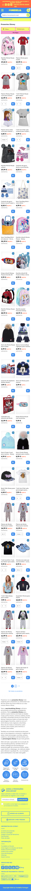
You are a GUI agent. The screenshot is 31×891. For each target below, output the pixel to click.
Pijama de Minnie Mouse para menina (22, 525)
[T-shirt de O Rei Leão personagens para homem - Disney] (23, 476)
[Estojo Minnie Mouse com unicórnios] (23, 404)
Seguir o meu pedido (16, 819)
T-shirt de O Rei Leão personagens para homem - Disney (22, 489)
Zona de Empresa (6, 853)
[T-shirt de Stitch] (8, 548)
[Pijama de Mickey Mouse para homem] (8, 655)
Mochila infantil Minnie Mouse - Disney (23, 238)
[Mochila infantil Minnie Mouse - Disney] (23, 225)
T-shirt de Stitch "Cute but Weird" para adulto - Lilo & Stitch (8, 560)
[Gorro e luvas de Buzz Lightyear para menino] (23, 332)
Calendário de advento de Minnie (6, 417)
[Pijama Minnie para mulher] (23, 45)
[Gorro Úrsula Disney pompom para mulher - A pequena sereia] (23, 440)
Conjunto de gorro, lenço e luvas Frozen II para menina (8, 202)
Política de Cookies (7, 851)
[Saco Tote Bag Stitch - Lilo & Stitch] (23, 189)
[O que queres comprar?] (2, 10)
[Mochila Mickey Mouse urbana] (8, 297)
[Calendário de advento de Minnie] (8, 404)
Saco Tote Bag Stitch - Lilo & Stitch (22, 202)
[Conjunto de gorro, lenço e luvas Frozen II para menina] (8, 189)
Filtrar (7, 29)
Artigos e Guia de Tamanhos (10, 834)
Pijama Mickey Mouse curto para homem (7, 94)
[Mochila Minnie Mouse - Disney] (8, 45)
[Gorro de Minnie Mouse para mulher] (8, 332)
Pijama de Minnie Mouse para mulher (7, 525)
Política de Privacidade (8, 849)
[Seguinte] (19, 686)
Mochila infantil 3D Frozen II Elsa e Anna (22, 274)
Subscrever (22, 799)
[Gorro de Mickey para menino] (23, 368)
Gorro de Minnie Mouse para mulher (8, 345)
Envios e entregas (6, 832)
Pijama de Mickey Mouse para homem (7, 668)
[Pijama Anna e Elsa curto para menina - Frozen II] (8, 117)
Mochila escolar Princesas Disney (21, 309)
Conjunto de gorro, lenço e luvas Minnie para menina (22, 166)
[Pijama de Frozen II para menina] (23, 655)
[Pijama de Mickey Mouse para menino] (8, 619)
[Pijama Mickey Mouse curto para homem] (8, 81)
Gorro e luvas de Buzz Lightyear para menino (23, 345)
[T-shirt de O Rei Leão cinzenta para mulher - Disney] (23, 117)
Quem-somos (5, 857)
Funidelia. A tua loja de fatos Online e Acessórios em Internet (15, 10)
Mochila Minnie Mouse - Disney (7, 58)
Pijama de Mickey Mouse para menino (7, 632)
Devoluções (5, 836)
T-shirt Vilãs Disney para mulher (7, 596)
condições (23, 804)
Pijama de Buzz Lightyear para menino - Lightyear (23, 632)
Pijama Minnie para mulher (22, 58)
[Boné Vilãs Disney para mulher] (8, 476)
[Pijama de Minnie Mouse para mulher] (8, 512)
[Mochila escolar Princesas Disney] (23, 297)
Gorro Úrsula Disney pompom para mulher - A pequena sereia (23, 453)
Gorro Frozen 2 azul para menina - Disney (7, 453)
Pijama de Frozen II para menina (22, 668)
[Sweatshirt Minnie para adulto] (23, 583)
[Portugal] (2, 867)
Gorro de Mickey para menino (22, 381)
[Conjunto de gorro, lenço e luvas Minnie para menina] (23, 153)
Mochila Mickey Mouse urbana (8, 309)
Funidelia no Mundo (7, 846)
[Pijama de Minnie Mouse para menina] (23, 512)
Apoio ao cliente (17, 813)
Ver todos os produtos (15, 691)
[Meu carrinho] (28, 10)
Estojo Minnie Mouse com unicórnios (22, 417)
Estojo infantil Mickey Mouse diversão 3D (7, 274)
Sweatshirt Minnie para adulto (23, 596)
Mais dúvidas (5, 838)
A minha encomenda (7, 831)
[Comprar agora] (13, 68)
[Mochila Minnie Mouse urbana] (8, 153)
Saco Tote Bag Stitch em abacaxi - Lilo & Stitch (7, 238)
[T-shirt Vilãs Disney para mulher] (8, 583)
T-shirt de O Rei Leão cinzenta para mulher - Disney (23, 130)
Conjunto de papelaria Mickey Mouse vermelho (8, 381)
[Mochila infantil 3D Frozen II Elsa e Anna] (23, 261)
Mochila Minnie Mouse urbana (7, 166)
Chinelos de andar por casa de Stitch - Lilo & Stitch (22, 560)
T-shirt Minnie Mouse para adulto (22, 94)
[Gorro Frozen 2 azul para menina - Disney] (8, 440)
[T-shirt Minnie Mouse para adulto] (23, 81)
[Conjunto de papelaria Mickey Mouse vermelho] (8, 368)
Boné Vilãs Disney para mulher (8, 489)
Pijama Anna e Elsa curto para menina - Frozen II (7, 130)
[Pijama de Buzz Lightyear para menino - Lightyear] (23, 619)
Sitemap (4, 855)
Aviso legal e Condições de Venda (11, 848)
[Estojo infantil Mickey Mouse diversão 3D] (8, 261)
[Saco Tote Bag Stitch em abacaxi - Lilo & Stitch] (8, 225)
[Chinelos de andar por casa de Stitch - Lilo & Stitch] (23, 548)
